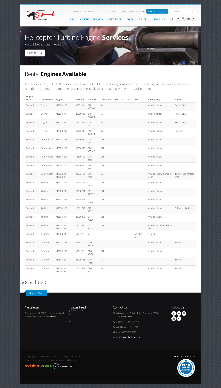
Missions (84, 19)
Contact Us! (34, 53)
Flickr (194, 18)
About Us (78, 11)
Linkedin (183, 18)
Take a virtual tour (124, 316)
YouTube (188, 18)
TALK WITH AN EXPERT (157, 11)
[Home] (40, 14)
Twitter (178, 18)
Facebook (172, 18)
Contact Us (92, 11)
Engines (97, 19)
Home (73, 19)
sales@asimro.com (131, 337)
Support (143, 19)
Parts (130, 19)
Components (114, 19)
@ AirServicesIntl (76, 311)
